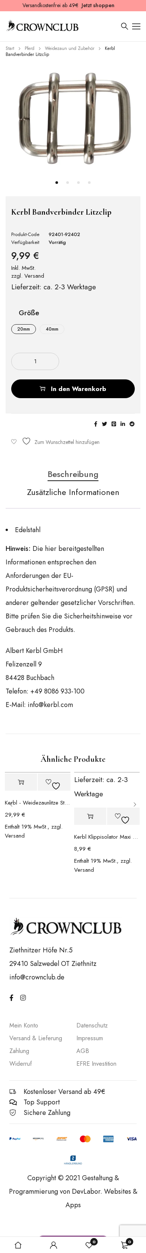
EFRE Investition (96, 1063)
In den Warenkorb (78, 388)
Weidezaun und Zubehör (69, 48)
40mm (52, 329)
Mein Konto (23, 1025)
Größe (29, 313)
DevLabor (86, 1191)
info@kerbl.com (50, 705)
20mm (23, 329)
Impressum (89, 1038)
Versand (34, 276)
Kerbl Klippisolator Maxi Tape (107, 837)
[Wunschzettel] (55, 441)
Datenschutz (92, 1025)
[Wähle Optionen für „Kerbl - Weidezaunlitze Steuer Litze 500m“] (21, 782)
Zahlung (19, 1051)
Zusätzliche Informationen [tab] (73, 492)
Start (10, 48)
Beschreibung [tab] (73, 474)
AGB (82, 1051)
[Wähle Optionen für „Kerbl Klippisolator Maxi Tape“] (90, 816)
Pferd (29, 48)
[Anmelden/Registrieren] (53, 1245)
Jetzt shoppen (98, 5)
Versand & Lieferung (35, 1038)
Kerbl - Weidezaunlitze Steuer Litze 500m (37, 803)
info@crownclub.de (36, 977)
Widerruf (20, 1063)
